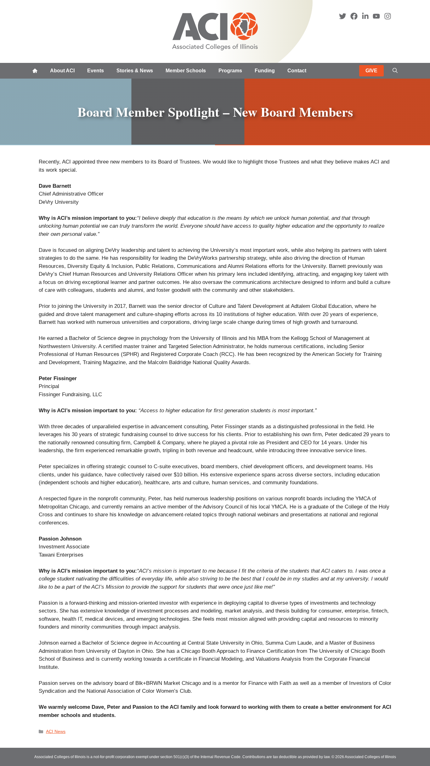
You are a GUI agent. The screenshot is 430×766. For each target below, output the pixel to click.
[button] (395, 70)
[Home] (35, 71)
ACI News (55, 731)
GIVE (371, 70)
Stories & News (134, 70)
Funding (265, 70)
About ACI (62, 70)
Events (95, 70)
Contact (296, 70)
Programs (230, 70)
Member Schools (186, 70)
